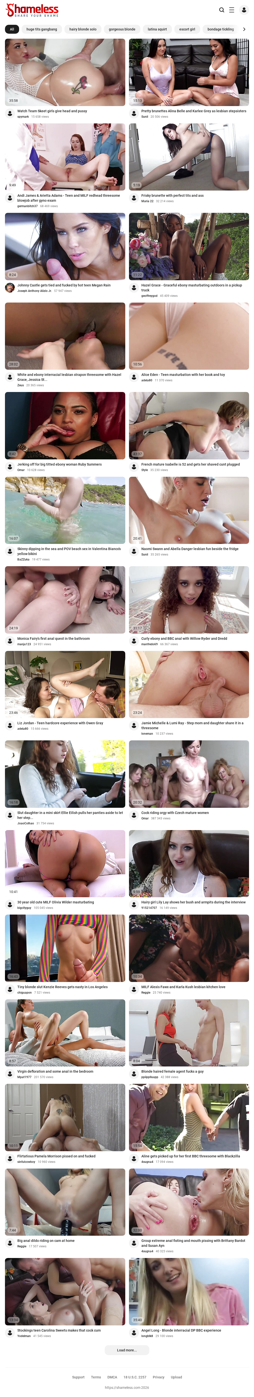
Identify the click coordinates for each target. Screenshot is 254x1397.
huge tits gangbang (42, 29)
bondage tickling (221, 29)
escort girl (187, 29)
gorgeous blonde (122, 29)
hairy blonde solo (82, 29)
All (12, 29)
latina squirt (157, 29)
